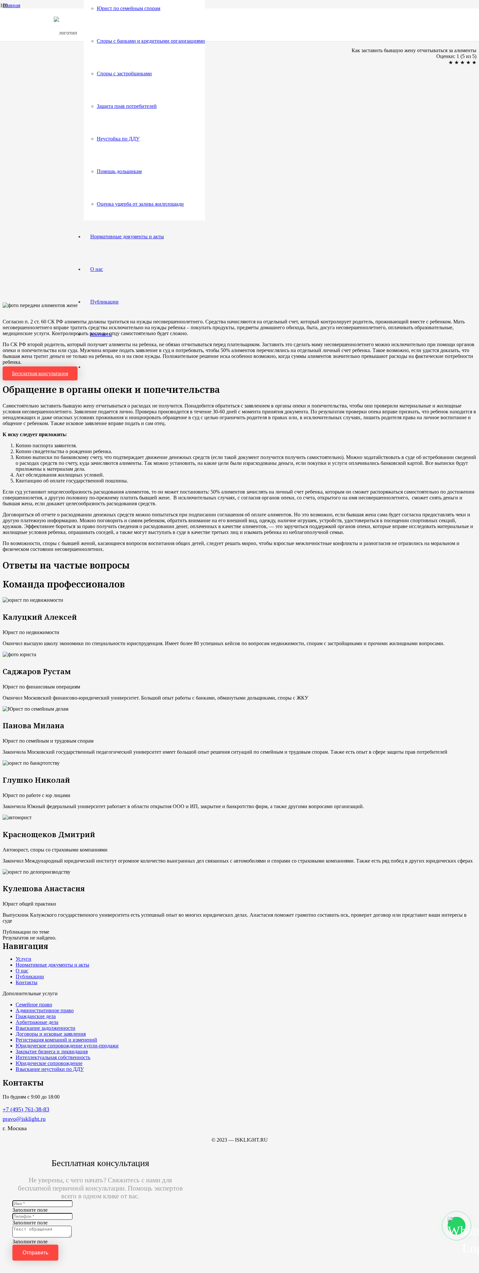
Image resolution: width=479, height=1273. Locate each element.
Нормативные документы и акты (52, 965)
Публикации (30, 976)
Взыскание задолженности (45, 1028)
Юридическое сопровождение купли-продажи (67, 1045)
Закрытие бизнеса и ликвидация (52, 1051)
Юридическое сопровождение (49, 1063)
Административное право (45, 1010)
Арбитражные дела (37, 1022)
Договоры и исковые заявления (51, 1034)
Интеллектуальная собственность (53, 1057)
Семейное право (34, 1004)
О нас (22, 970)
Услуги (23, 959)
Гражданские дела (36, 1016)
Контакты (26, 982)
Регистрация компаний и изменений (56, 1040)
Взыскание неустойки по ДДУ (50, 1069)
